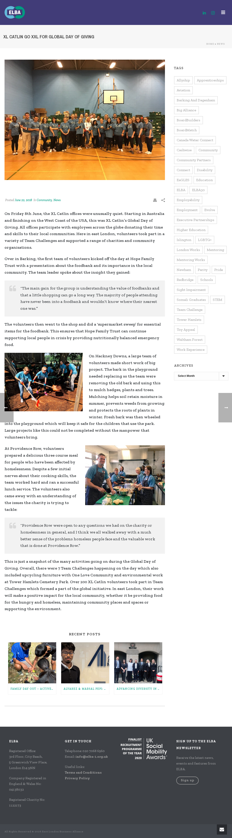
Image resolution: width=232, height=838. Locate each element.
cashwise (184, 150)
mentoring (215, 250)
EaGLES (183, 180)
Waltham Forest (190, 339)
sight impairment (191, 289)
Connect (183, 170)
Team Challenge (190, 309)
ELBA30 (198, 190)
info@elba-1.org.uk (91, 757)
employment (187, 210)
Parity (203, 270)
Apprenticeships (210, 80)
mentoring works (191, 260)
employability (188, 200)
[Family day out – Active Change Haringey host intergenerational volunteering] (32, 662)
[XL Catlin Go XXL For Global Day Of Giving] (85, 120)
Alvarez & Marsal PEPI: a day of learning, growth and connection (86, 688)
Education (204, 180)
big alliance (186, 110)
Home (210, 44)
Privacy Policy (77, 778)
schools (206, 280)
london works (188, 250)
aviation (183, 90)
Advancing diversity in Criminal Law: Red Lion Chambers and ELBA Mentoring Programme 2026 (139, 688)
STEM (217, 299)
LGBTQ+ (205, 240)
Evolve (209, 210)
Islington (184, 240)
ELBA (181, 190)
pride (218, 270)
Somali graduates (191, 299)
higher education (191, 230)
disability (205, 170)
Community (44, 200)
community (208, 150)
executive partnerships (195, 220)
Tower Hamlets (189, 319)
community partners (194, 160)
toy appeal (186, 329)
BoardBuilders (188, 120)
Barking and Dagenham (196, 100)
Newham (184, 270)
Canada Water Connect (195, 140)
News (221, 44)
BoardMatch (187, 130)
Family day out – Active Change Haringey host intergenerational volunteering (33, 688)
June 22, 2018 (23, 200)
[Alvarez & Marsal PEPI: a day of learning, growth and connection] (85, 662)
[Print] (155, 200)
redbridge (185, 280)
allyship (183, 80)
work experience (191, 349)
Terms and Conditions (83, 772)
